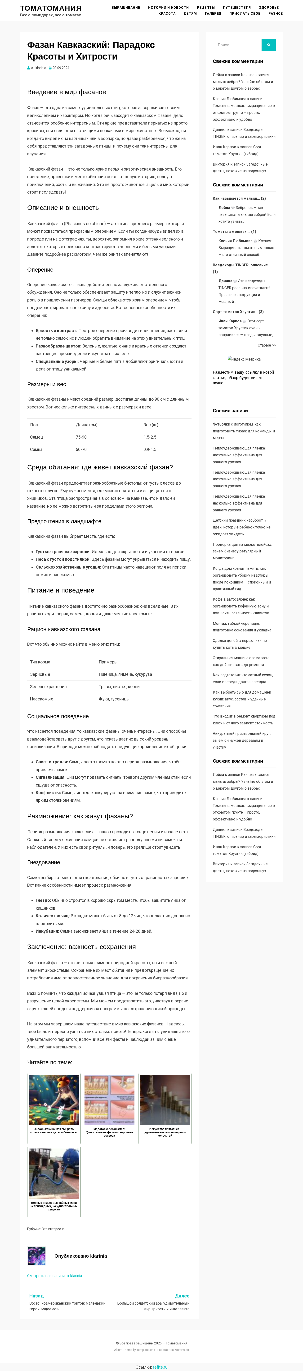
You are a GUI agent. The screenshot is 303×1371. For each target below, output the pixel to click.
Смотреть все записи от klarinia (54, 1276)
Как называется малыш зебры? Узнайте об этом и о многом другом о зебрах (243, 82)
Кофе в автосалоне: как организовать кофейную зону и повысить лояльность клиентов (241, 606)
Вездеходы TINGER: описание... (242, 265)
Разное (275, 13)
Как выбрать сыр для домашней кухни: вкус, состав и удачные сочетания (242, 699)
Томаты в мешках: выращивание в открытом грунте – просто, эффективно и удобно (244, 112)
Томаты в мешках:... (231, 231)
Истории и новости (168, 7)
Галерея (213, 13)
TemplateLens (146, 1350)
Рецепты (206, 7)
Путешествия (237, 7)
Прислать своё (244, 13)
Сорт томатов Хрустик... (235, 312)
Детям (190, 13)
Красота (167, 13)
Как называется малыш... (236, 198)
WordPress (181, 1350)
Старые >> (267, 345)
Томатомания (51, 8)
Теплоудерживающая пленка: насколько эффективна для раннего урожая (239, 455)
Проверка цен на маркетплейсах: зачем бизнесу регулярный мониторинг (242, 551)
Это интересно (53, 1229)
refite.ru (160, 1367)
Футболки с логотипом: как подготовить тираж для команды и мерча (244, 431)
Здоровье (269, 7)
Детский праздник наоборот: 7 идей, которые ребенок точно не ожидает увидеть (242, 527)
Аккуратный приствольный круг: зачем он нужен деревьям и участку (242, 740)
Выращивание (126, 7)
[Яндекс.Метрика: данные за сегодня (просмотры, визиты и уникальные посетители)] (244, 359)
